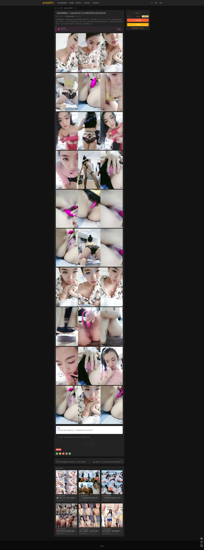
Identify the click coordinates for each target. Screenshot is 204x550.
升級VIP (145, 16)
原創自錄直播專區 (62, 3)
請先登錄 (138, 20)
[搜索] (152, 2)
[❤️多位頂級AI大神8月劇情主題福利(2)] (66, 515)
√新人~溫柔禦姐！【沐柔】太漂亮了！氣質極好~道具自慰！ (88, 531)
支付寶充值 (87, 3)
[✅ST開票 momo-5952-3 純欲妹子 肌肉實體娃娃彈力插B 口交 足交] (66, 482)
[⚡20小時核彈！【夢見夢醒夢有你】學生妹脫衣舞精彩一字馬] (112, 515)
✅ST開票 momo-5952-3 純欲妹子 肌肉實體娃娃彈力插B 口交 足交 (66, 498)
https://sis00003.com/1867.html (72, 437)
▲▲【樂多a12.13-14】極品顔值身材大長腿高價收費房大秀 (108, 462)
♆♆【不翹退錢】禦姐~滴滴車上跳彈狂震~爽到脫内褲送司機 (89, 498)
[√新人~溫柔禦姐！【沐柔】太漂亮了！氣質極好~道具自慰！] (89, 515)
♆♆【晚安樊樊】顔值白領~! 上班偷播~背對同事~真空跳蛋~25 (111, 498)
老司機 (48, 3)
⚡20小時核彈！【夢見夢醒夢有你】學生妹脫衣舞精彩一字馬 (111, 531)
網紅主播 (58, 449)
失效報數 (71, 3)
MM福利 (102, 546)
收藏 (138, 24)
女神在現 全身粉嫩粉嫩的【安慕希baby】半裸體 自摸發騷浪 (71, 462)
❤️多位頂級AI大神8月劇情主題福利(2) (66, 531)
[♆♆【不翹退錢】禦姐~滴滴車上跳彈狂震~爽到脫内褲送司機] (89, 482)
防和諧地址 (96, 3)
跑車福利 (78, 3)
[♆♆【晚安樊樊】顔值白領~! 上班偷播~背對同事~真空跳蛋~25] (112, 482)
